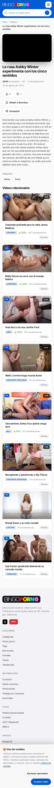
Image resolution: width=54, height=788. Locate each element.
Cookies (6, 717)
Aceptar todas (41, 782)
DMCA (5, 726)
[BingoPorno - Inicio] (23, 4)
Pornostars (8, 650)
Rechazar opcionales (37, 773)
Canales (6, 655)
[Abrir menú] (48, 4)
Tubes (5, 660)
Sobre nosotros (10, 684)
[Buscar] (47, 12)
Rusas (18, 179)
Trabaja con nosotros (13, 693)
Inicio (5, 22)
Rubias (13, 22)
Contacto (7, 679)
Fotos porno (8, 641)
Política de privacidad (13, 713)
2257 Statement (10, 722)
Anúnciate (7, 698)
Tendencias (8, 664)
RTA (13, 622)
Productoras (8, 688)
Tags (4, 646)
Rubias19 (7, 741)
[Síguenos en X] (5, 621)
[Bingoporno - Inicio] (21, 599)
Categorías (8, 636)
